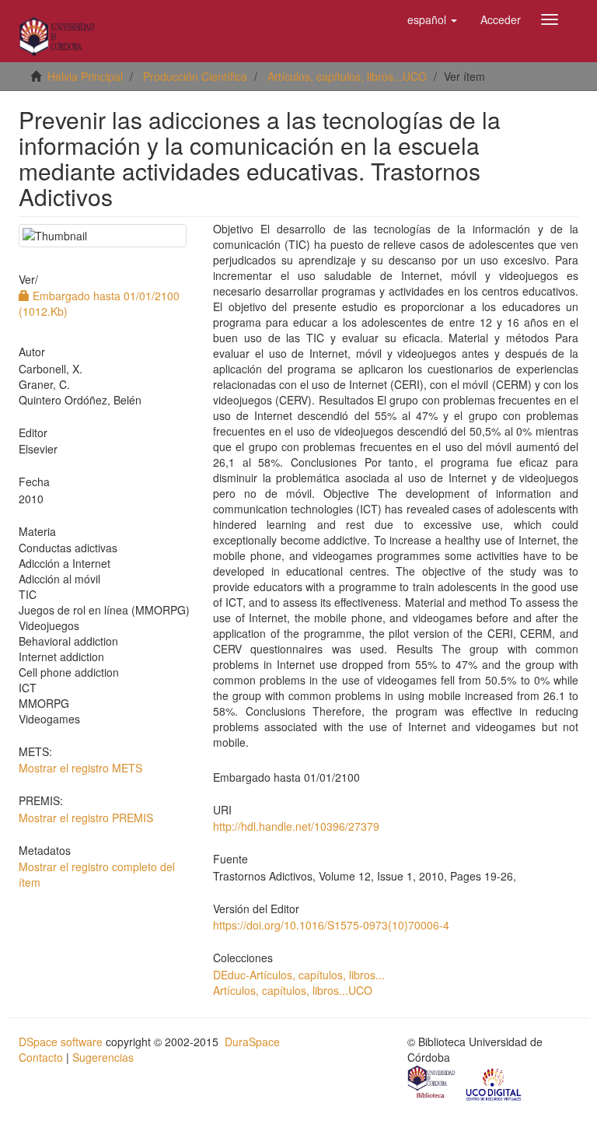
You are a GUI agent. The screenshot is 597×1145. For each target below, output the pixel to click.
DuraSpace (252, 1041)
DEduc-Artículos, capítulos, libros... (299, 974)
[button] (432, 19)
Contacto (41, 1057)
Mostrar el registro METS (80, 768)
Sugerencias (103, 1057)
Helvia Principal (85, 76)
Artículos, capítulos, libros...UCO (347, 76)
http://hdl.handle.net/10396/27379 (296, 826)
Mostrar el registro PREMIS (86, 817)
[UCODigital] (494, 1083)
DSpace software (61, 1041)
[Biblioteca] (432, 1083)
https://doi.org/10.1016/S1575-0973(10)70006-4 (331, 925)
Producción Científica (195, 76)
